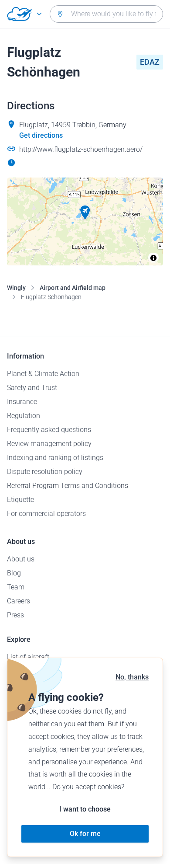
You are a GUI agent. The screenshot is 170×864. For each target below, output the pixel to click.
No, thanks (132, 677)
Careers (18, 601)
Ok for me (85, 833)
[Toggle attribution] (153, 258)
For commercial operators (46, 513)
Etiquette (20, 499)
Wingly (16, 287)
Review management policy (49, 443)
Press (15, 615)
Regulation (23, 415)
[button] (85, 212)
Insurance (22, 401)
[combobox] (106, 14)
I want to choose (85, 809)
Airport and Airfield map (72, 287)
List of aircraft (28, 657)
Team (15, 587)
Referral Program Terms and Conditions (67, 485)
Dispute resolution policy (44, 471)
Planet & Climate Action (43, 373)
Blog (14, 573)
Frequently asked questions (49, 429)
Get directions (41, 135)
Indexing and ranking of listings (55, 457)
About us (20, 559)
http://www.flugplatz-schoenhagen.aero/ (81, 149)
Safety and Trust (32, 387)
